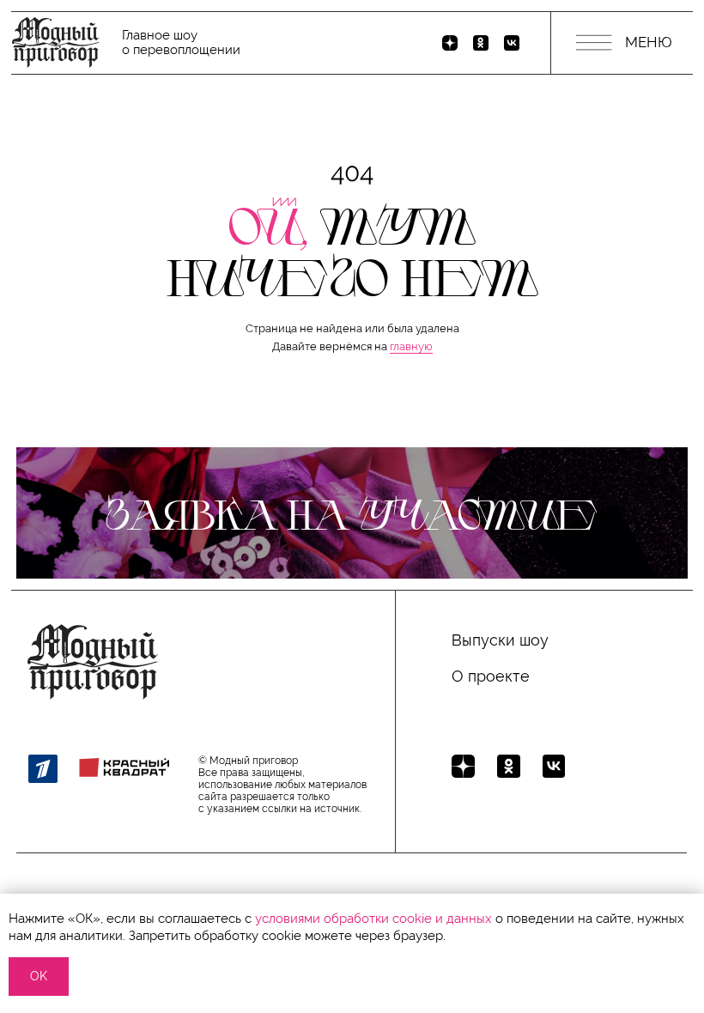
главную (411, 346)
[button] (351, 513)
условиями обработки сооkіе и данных (373, 918)
